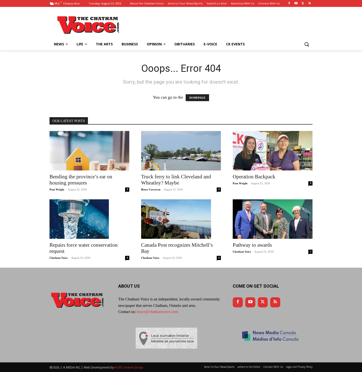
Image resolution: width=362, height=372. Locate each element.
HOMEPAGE (197, 97)
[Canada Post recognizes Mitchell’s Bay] (181, 219)
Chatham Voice (58, 257)
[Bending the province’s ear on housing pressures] (89, 150)
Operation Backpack (254, 177)
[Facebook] (289, 3)
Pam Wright (56, 189)
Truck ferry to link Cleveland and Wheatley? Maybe (176, 180)
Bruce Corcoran (150, 189)
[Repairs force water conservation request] (89, 219)
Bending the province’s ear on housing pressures (80, 180)
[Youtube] (296, 3)
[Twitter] (303, 3)
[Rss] (310, 3)
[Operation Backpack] (273, 150)
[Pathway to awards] (273, 219)
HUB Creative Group (129, 367)
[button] (307, 44)
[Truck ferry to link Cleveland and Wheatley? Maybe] (181, 150)
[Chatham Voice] (88, 25)
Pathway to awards (252, 245)
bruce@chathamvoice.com (157, 312)
